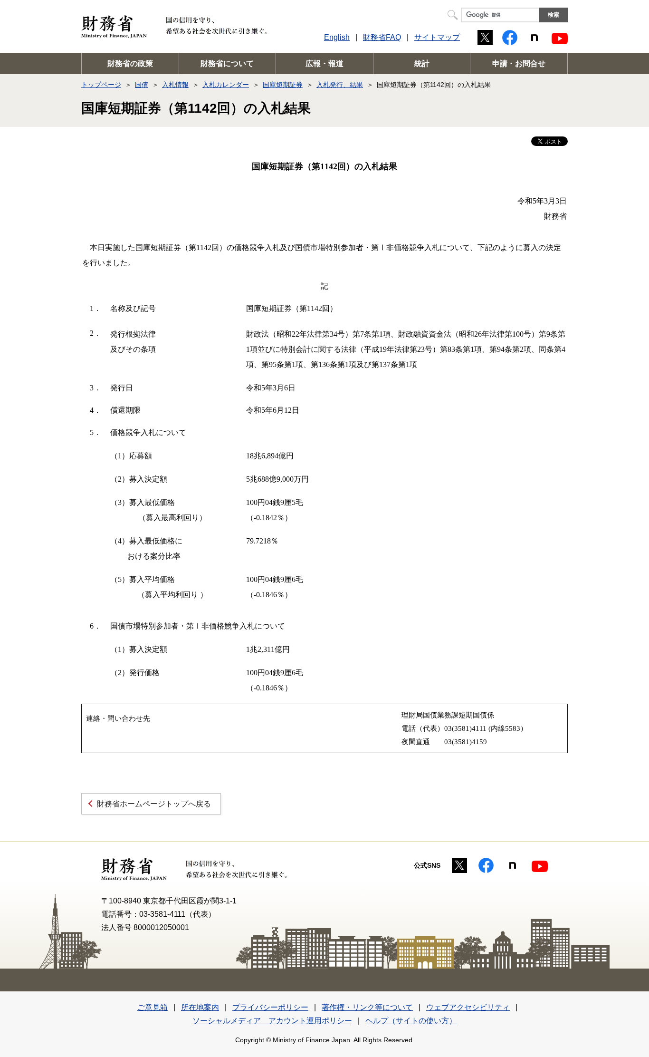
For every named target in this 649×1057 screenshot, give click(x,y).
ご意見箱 (152, 1007)
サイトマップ (437, 37)
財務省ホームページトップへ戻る (154, 804)
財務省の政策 (130, 63)
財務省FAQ (382, 37)
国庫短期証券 (283, 84)
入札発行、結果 (339, 84)
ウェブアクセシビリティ (468, 1007)
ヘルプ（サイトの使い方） (411, 1021)
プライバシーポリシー (270, 1007)
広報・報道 (324, 63)
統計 (421, 63)
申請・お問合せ (518, 63)
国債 (141, 84)
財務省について (227, 63)
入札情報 (175, 84)
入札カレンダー (225, 84)
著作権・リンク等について (367, 1007)
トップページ (101, 84)
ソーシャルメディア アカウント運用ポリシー (272, 1021)
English (337, 37)
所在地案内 (200, 1007)
